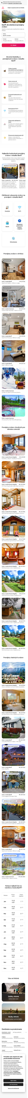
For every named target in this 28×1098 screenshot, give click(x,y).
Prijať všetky (13, 1080)
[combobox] (13, 35)
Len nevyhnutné (13, 1084)
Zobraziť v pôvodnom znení (15, 3)
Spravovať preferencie (13, 1088)
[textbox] (7, 41)
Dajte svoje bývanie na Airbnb (16, 8)
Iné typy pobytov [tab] (17, 1032)
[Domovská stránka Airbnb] (3, 7)
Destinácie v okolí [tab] (6, 1032)
